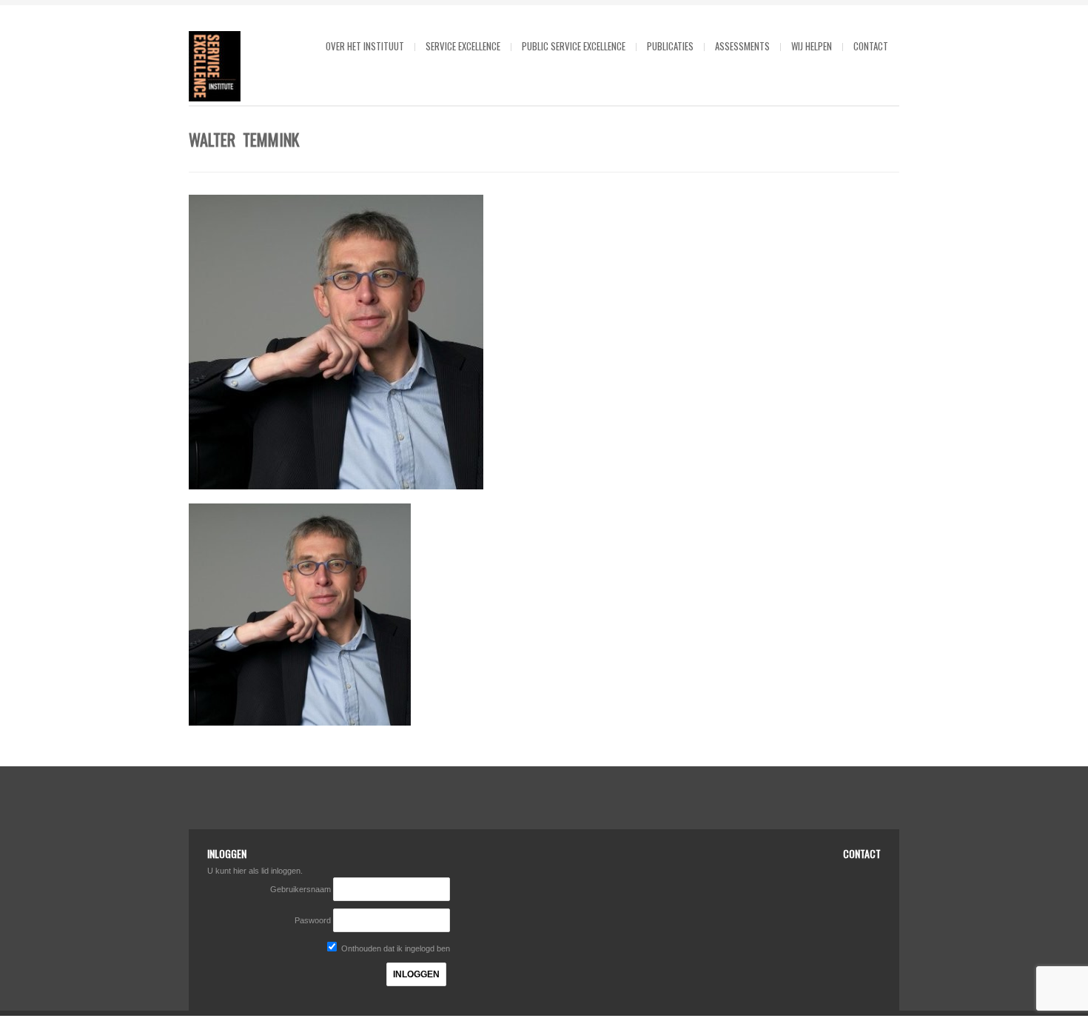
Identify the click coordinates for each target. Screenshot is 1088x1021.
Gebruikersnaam (301, 889)
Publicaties (670, 46)
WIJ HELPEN (811, 46)
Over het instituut (365, 46)
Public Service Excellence (573, 46)
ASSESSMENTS (742, 46)
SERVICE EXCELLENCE (463, 46)
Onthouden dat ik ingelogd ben (394, 948)
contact (870, 46)
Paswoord (313, 920)
